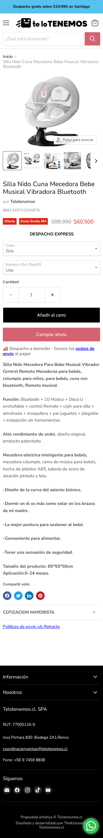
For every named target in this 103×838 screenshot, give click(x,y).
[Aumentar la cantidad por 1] (52, 295)
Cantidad (11, 282)
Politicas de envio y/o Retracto (31, 626)
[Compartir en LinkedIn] (29, 595)
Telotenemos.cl (51, 827)
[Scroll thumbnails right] (95, 161)
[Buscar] (92, 38)
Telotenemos (22, 201)
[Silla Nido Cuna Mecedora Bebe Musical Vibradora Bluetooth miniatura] (12, 161)
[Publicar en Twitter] (18, 595)
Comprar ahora (51, 334)
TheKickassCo (75, 823)
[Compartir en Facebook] (7, 595)
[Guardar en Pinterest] (40, 595)
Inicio (8, 56)
